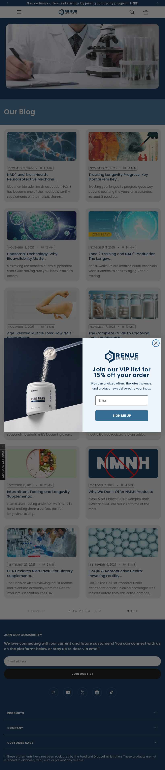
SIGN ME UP (121, 415)
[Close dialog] (155, 343)
